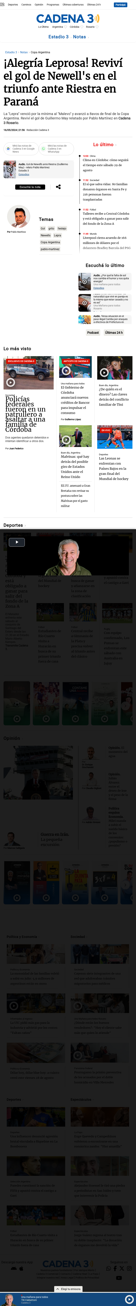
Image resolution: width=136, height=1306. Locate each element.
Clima (92, 156)
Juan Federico (16, 448)
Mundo (93, 233)
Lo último (104, 144)
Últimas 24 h (94, 4)
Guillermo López (73, 419)
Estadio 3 (59, 36)
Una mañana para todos (73, 383)
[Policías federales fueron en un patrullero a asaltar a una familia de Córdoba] (29, 372)
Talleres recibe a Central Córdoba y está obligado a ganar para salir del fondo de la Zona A (106, 219)
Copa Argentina (50, 242)
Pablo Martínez (18, 232)
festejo (62, 228)
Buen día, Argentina (108, 385)
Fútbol (93, 209)
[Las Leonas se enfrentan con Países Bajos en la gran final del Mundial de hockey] (114, 437)
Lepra (57, 235)
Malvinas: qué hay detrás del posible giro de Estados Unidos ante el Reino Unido (75, 467)
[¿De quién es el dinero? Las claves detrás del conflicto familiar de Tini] (114, 368)
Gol (43, 228)
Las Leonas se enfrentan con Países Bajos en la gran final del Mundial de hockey (113, 468)
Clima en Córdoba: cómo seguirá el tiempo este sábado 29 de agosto (105, 165)
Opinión (39, 4)
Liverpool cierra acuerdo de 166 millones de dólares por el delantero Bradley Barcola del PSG (107, 243)
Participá (121, 4)
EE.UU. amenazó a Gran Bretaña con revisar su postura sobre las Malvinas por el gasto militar (75, 496)
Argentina (57, 26)
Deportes (13, 4)
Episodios (24, 174)
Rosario (90, 26)
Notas (80, 36)
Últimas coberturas (73, 4)
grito (51, 228)
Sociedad (94, 180)
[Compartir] (58, 187)
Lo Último (43, 26)
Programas (53, 4)
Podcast (93, 332)
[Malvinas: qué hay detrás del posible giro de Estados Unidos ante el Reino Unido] (75, 436)
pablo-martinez (50, 249)
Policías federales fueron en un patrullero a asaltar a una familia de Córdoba (25, 414)
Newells (45, 235)
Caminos (26, 4)
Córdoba (74, 26)
